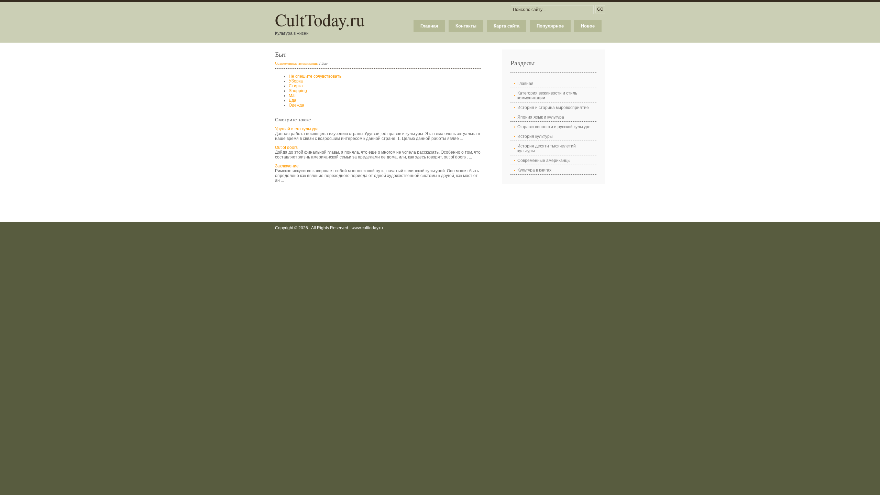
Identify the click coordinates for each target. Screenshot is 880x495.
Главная (429, 26)
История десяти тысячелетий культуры (546, 148)
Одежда (296, 105)
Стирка (296, 86)
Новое (588, 26)
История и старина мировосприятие (553, 107)
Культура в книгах (534, 170)
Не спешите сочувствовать (315, 76)
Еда (292, 100)
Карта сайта (506, 26)
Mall (293, 95)
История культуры (535, 136)
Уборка (296, 81)
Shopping (298, 90)
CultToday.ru (320, 19)
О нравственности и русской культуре (554, 126)
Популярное (550, 26)
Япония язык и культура (540, 117)
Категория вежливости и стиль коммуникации (547, 95)
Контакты (465, 26)
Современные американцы (296, 63)
